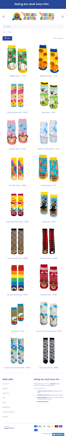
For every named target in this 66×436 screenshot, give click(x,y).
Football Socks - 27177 (48, 185)
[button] (62, 16)
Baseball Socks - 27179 (17, 76)
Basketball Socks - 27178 (48, 76)
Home (4, 32)
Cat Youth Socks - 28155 (17, 185)
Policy (4, 402)
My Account (6, 384)
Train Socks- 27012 (17, 331)
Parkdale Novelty (50, 433)
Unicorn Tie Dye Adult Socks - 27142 (48, 331)
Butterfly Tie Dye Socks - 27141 (48, 149)
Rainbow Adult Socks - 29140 (17, 295)
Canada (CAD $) (9, 428)
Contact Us (6, 393)
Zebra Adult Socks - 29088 (48, 368)
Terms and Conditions (8, 412)
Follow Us (5, 416)
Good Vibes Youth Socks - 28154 (17, 222)
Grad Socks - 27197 (48, 222)
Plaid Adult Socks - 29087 (49, 258)
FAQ (4, 398)
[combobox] (33, 27)
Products (10, 32)
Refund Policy (6, 407)
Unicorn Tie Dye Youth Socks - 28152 (17, 368)
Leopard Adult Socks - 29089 (17, 258)
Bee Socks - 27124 (48, 112)
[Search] (4, 27)
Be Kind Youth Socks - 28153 (17, 112)
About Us (5, 388)
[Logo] (33, 16)
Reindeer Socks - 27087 (48, 295)
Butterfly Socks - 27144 (17, 149)
